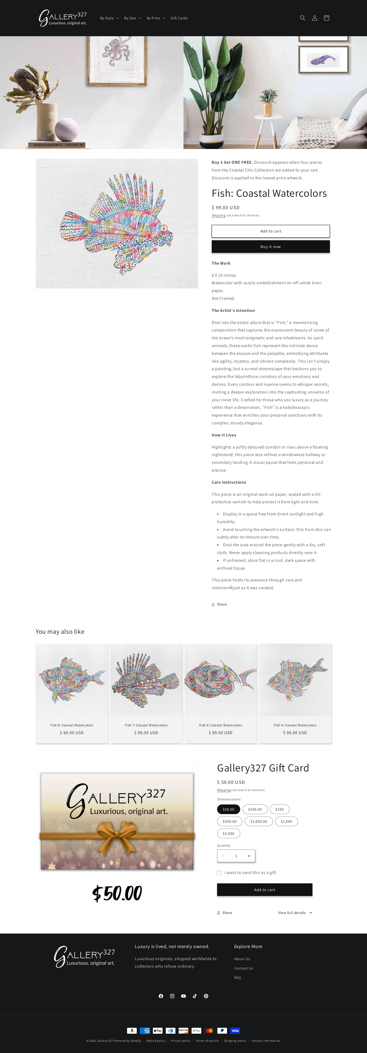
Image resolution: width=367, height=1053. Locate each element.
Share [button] (222, 604)
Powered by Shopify (127, 1041)
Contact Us (243, 968)
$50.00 (229, 809)
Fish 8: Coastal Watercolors (72, 725)
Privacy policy (181, 1041)
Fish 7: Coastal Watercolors (146, 725)
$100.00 (255, 809)
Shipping (218, 215)
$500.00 (230, 821)
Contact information (265, 1041)
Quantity (224, 845)
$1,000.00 (258, 821)
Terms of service (207, 1041)
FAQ (237, 977)
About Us (242, 958)
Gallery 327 (105, 1041)
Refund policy (155, 1041)
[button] (109, 18)
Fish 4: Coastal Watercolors (295, 725)
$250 (279, 809)
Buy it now (271, 246)
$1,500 (286, 821)
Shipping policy (235, 1041)
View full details (292, 912)
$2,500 (229, 833)
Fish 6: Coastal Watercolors (220, 725)
